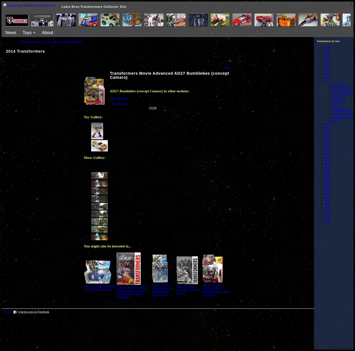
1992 (327, 194)
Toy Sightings (120, 98)
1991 (327, 197)
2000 (327, 167)
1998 (327, 174)
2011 (327, 130)
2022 (327, 53)
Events (336, 120)
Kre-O (335, 103)
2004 (327, 153)
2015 (327, 77)
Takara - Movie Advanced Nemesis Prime (188, 290)
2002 (327, 160)
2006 (327, 147)
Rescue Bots (339, 100)
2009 (327, 137)
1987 (327, 207)
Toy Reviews (119, 103)
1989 (327, 204)
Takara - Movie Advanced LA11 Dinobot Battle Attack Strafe (162, 289)
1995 (327, 184)
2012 (327, 127)
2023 (327, 50)
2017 (327, 70)
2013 (327, 123)
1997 (327, 177)
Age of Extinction (342, 93)
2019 (327, 63)
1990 (327, 200)
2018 (327, 67)
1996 (327, 180)
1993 (327, 190)
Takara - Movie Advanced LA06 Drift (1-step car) (99, 287)
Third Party (338, 107)
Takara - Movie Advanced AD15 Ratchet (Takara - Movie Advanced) (216, 289)
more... (228, 67)
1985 (327, 217)
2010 (327, 133)
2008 (327, 140)
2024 (327, 47)
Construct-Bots (340, 90)
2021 (327, 57)
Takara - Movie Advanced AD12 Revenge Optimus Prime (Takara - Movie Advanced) (131, 292)
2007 (327, 143)
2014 (327, 80)
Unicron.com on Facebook (33, 311)
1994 (327, 187)
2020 (327, 60)
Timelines (337, 97)
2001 (327, 163)
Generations (339, 83)
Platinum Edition (341, 110)
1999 (327, 170)
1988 (327, 210)
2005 (327, 150)
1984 (327, 220)
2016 (327, 73)
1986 (327, 214)
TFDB (153, 108)
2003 (327, 157)
